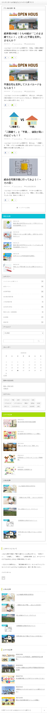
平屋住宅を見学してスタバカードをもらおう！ (23, 86)
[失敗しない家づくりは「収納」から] (10, 447)
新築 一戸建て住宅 (8, 386)
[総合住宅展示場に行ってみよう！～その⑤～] (23, 167)
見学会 (32, 403)
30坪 (18, 400)
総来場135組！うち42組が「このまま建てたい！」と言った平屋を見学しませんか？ (23, 37)
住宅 (33, 400)
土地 (38, 406)
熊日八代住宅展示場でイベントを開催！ (27, 700)
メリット (25, 406)
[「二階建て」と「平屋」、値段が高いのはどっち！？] (23, 120)
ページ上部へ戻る (44, 710)
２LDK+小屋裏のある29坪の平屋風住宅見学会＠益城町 (30, 669)
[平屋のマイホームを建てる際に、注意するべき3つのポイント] (7, 235)
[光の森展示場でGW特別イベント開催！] (10, 435)
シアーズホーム (18, 403)
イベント (7, 400)
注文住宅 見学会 (30, 44)
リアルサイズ (8, 403)
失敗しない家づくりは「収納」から (28, 445)
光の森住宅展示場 (31, 186)
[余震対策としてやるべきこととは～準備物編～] (10, 459)
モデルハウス (25, 400)
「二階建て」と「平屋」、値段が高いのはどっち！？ (23, 134)
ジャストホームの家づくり (33, 138)
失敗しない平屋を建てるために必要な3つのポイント (28, 268)
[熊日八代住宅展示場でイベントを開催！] (8, 701)
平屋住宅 (5, 388)
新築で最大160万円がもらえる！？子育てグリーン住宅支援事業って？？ (28, 224)
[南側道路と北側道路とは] (10, 471)
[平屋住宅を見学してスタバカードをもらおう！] (23, 72)
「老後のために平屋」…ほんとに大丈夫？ (30, 497)
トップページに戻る (24, 207)
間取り (26, 403)
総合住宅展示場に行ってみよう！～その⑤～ (22, 181)
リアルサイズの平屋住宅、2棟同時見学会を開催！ (29, 658)
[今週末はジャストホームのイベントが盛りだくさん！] (8, 690)
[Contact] (3, 578)
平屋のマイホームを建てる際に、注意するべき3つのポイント (28, 235)
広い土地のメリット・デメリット (28, 509)
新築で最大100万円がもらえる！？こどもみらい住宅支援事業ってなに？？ (28, 246)
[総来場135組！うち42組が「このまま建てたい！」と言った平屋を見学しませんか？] (23, 21)
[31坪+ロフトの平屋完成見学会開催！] (7, 257)
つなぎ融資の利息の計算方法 (26, 486)
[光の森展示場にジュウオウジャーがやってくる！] (8, 679)
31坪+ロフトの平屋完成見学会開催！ (24, 256)
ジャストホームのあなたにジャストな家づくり (18, 2)
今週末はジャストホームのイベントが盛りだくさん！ (30, 690)
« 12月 (5, 375)
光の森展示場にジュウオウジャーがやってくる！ (30, 678)
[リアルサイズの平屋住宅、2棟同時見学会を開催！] (8, 658)
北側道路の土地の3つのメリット (27, 520)
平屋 (13, 400)
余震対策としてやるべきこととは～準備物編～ (30, 458)
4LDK (38, 403)
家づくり (7, 406)
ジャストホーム (18, 44)
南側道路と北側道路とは (25, 469)
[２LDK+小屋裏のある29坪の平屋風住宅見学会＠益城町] (8, 669)
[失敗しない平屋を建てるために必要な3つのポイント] (7, 268)
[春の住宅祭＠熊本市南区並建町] (10, 423)
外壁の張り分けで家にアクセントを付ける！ (30, 533)
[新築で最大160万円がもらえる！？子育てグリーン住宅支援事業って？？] (7, 225)
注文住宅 (32, 406)
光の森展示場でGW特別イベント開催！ (29, 433)
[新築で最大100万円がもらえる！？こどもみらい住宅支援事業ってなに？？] (7, 246)
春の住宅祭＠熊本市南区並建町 (27, 422)
